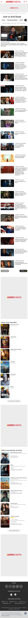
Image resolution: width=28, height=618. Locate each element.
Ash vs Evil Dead (22, 13)
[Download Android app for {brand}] (16, 594)
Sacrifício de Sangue (14, 516)
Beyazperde (5, 603)
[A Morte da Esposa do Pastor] (5, 496)
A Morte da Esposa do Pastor (16, 490)
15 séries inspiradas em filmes (20, 182)
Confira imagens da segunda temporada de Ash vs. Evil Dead (21, 263)
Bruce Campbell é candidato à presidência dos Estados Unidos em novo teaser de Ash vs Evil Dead (21, 207)
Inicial (2, 13)
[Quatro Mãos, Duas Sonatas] (5, 458)
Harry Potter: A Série (14, 324)
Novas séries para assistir (14, 530)
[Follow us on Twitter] (10, 586)
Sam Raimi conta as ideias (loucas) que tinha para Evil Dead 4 (21, 217)
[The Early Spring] (5, 509)
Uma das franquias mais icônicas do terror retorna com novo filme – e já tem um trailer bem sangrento (20, 89)
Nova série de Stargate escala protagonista (20, 157)
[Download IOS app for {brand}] (12, 594)
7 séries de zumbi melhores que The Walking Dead (21, 111)
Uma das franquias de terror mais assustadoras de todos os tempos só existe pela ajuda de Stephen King (21, 77)
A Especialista (13, 336)
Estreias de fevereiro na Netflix (20, 122)
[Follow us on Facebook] (7, 586)
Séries (5, 13)
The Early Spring (13, 503)
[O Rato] (5, 470)
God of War (12, 361)
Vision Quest (13, 374)
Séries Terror (17, 13)
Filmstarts (11, 601)
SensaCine (21, 601)
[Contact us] (21, 586)
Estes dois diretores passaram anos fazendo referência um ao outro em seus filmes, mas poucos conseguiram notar (21, 66)
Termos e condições (18, 607)
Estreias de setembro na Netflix (20, 134)
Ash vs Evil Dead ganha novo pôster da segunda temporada (20, 228)
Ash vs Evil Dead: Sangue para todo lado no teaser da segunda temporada (21, 252)
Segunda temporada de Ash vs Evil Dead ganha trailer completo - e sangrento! (21, 240)
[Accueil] (12, 2)
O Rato (11, 465)
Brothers (12, 386)
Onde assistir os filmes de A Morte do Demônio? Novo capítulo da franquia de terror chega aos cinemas (21, 54)
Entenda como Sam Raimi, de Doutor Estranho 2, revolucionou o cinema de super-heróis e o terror (21, 100)
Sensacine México (19, 603)
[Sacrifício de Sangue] (5, 522)
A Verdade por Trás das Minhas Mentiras (18, 477)
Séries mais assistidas (10, 13)
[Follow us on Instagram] (14, 586)
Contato (12, 607)
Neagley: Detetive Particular (15, 349)
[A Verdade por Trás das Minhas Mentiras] (5, 483)
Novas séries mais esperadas (14, 401)
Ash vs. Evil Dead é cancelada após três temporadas (19, 146)
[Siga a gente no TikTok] (17, 586)
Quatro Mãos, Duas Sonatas (16, 452)
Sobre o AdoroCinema (6, 607)
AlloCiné (3, 601)
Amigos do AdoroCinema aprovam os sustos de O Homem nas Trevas (20, 194)
